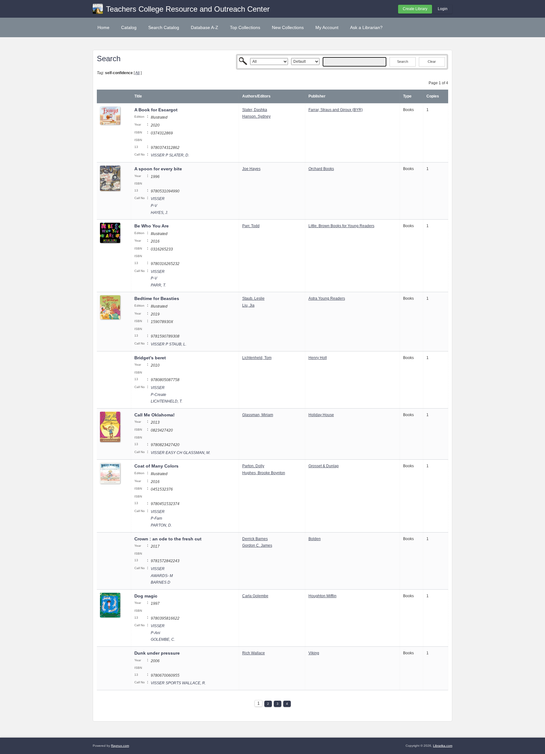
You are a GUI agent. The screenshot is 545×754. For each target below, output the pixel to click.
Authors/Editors (256, 96)
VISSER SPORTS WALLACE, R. (178, 683)
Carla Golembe (255, 596)
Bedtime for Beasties (156, 298)
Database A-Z (204, 27)
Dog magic (145, 595)
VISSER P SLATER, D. (170, 155)
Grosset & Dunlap (323, 466)
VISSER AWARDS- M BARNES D (162, 576)
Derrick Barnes (255, 539)
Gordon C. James (257, 545)
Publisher (316, 96)
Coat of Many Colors (156, 465)
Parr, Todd (251, 226)
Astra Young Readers (326, 298)
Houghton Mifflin (322, 596)
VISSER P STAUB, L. (168, 344)
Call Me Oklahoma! (154, 414)
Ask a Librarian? (366, 27)
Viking (313, 653)
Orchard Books (321, 169)
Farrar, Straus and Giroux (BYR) (335, 110)
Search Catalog (163, 27)
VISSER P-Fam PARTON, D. (161, 518)
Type (407, 96)
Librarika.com (442, 745)
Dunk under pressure (157, 653)
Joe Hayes (251, 169)
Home (103, 27)
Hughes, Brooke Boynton (263, 473)
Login (443, 9)
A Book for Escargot (156, 109)
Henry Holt (317, 358)
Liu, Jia (248, 305)
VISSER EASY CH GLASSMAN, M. (180, 453)
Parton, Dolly (253, 466)
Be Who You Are (151, 225)
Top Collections (245, 27)
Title (138, 96)
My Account (326, 27)
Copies (432, 96)
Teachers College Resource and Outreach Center (188, 9)
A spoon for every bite (158, 168)
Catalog (129, 27)
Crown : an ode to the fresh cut (168, 538)
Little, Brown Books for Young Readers (341, 226)
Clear (432, 61)
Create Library (415, 9)
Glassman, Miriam (257, 415)
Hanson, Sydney (256, 116)
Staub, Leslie (253, 298)
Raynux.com (120, 745)
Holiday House (321, 415)
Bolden (314, 539)
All (137, 73)
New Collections (288, 27)
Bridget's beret (150, 357)
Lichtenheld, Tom (257, 358)
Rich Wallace (253, 653)
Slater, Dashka (254, 110)
